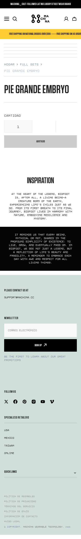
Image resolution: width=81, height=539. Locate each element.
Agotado (40, 141)
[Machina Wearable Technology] (40, 18)
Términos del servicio (19, 506)
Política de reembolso (19, 496)
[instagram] (33, 401)
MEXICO (9, 437)
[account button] (66, 18)
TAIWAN (9, 445)
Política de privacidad (20, 501)
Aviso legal (12, 521)
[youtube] (42, 401)
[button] (56, 126)
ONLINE (9, 453)
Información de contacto (21, 516)
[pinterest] (24, 401)
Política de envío (16, 511)
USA (6, 430)
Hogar (9, 64)
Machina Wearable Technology (43, 527)
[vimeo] (51, 401)
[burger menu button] (6, 18)
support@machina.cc (19, 297)
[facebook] (15, 401)
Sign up (38, 345)
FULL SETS (29, 64)
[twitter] (6, 401)
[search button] (14, 18)
